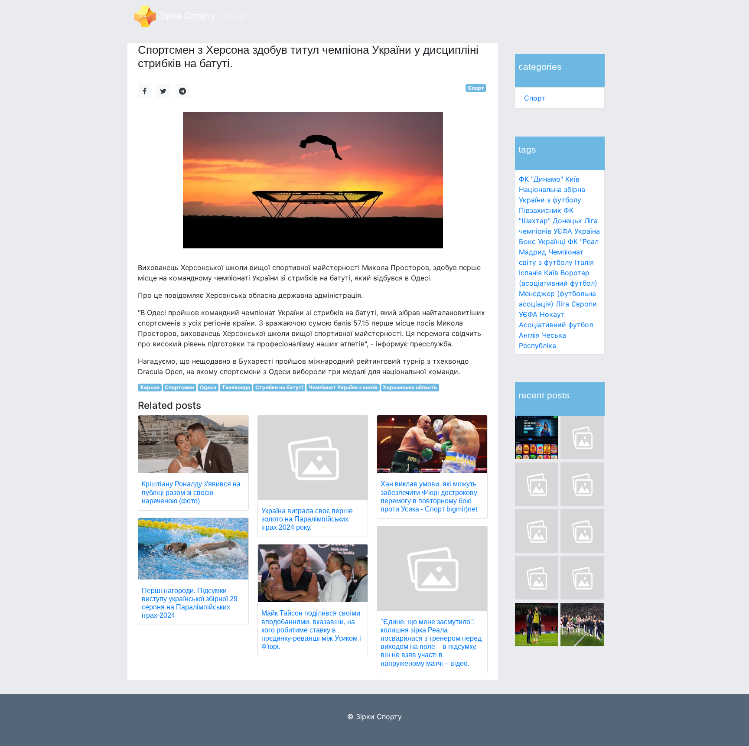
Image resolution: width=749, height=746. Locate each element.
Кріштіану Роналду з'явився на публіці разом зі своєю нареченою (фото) (191, 492)
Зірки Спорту (185, 15)
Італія (584, 262)
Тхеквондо (236, 387)
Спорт (534, 98)
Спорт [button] (236, 16)
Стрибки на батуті (279, 387)
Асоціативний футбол (556, 324)
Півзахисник (540, 210)
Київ (551, 272)
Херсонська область (410, 387)
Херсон (150, 387)
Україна (587, 231)
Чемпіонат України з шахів (343, 387)
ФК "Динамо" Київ (549, 179)
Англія (529, 335)
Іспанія (530, 272)
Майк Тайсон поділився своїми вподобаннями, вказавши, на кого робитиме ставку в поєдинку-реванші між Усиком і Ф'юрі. (311, 629)
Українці (552, 241)
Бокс (527, 241)
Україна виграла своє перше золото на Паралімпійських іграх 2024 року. (307, 519)
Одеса (208, 387)
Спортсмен (179, 387)
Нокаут (552, 314)
